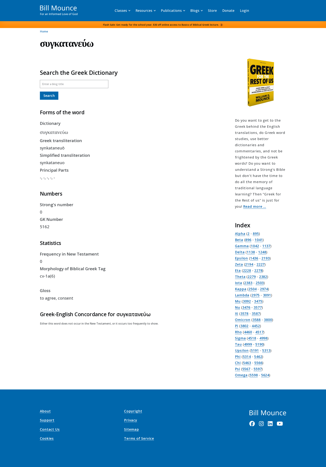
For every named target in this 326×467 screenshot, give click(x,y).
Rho (238, 332)
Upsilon (242, 350)
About (45, 411)
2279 (252, 276)
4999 (248, 344)
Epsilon (241, 258)
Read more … (254, 206)
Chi (238, 362)
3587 (256, 313)
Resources (144, 10)
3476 (246, 307)
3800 (268, 319)
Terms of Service (139, 439)
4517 (259, 332)
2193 (265, 258)
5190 (259, 344)
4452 (256, 326)
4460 (248, 332)
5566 (258, 362)
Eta (238, 270)
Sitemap (131, 429)
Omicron (243, 319)
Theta (240, 276)
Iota (238, 282)
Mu (238, 301)
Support (47, 420)
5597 (258, 369)
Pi (236, 326)
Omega (241, 375)
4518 (252, 338)
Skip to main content (9, 5)
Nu (237, 307)
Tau (238, 344)
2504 (252, 289)
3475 (258, 301)
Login (244, 10)
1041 (259, 239)
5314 (247, 356)
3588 (257, 319)
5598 (254, 375)
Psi (237, 369)
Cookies (47, 439)
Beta (239, 239)
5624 (265, 375)
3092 (247, 301)
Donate (228, 10)
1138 (251, 252)
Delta (240, 252)
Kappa (240, 289)
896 (248, 239)
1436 (254, 258)
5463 (247, 362)
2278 (258, 270)
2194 (249, 264)
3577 (258, 307)
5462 (258, 356)
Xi (236, 313)
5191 (255, 350)
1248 (262, 252)
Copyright (133, 411)
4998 (263, 338)
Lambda (242, 295)
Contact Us (50, 429)
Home (44, 31)
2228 (247, 270)
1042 (255, 246)
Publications (171, 10)
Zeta (239, 264)
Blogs (194, 10)
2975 (256, 295)
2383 (248, 282)
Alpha (240, 233)
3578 (244, 313)
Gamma (242, 246)
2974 (264, 289)
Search (49, 95)
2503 (260, 282)
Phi (238, 356)
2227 (261, 264)
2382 (263, 276)
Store (212, 10)
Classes (121, 10)
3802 (244, 326)
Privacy (130, 420)
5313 (266, 350)
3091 (267, 295)
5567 (246, 369)
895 (256, 233)
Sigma (240, 338)
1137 (266, 246)
